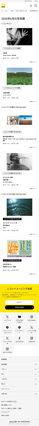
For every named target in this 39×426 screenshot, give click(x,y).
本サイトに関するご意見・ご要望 (11, 408)
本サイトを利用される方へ (9, 401)
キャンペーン (5, 389)
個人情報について (6, 405)
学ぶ (2, 374)
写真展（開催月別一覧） (21, 11)
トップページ (2, 11)
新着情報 (4, 359)
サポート (4, 369)
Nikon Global (5, 415)
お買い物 (4, 394)
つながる (4, 379)
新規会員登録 (19, 307)
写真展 (12, 11)
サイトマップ (5, 412)
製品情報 (4, 364)
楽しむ (6, 11)
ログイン (19, 302)
